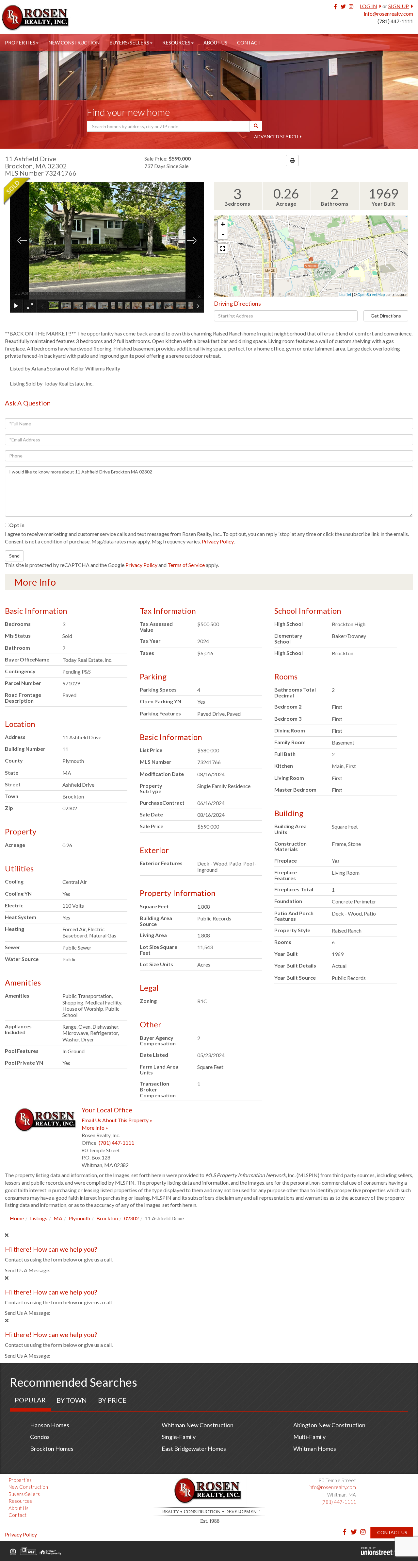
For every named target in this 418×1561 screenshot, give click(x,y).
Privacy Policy (218, 541)
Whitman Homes (314, 1448)
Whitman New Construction (197, 1425)
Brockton (107, 1218)
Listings (38, 1218)
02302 (131, 1218)
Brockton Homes (51, 1448)
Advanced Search (276, 136)
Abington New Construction (329, 1425)
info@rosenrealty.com (388, 13)
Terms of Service (186, 565)
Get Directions (386, 315)
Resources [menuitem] (176, 42)
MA (58, 1218)
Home (17, 1218)
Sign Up (398, 6)
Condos (40, 1437)
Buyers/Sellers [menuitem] (129, 42)
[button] (256, 126)
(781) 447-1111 (395, 21)
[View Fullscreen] (223, 248)
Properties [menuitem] (20, 42)
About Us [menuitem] (215, 42)
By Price (112, 1400)
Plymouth (79, 1218)
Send (14, 555)
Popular (30, 1400)
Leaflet (345, 294)
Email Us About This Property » (117, 1120)
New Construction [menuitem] (74, 42)
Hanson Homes (49, 1425)
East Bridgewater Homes (194, 1448)
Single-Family (179, 1437)
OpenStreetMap (371, 294)
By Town (71, 1400)
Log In (368, 6)
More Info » (95, 1127)
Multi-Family (309, 1437)
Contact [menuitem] (249, 42)
